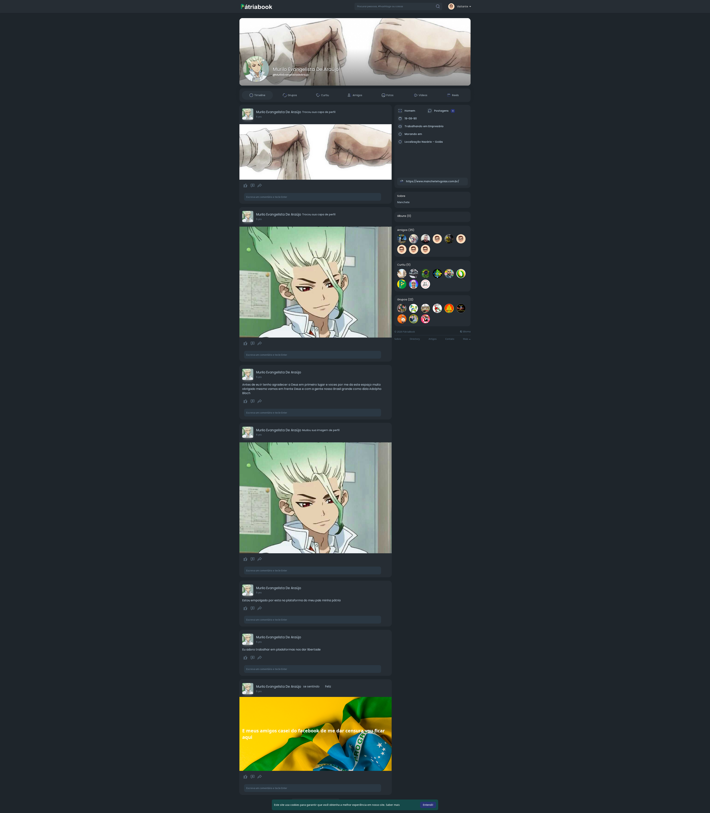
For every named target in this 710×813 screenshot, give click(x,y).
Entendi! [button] (428, 805)
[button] (398, 6)
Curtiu (401, 264)
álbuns (401, 215)
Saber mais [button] (393, 805)
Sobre (397, 339)
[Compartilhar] (260, 185)
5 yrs (259, 116)
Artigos (433, 339)
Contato (449, 339)
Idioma (466, 331)
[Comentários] (252, 185)
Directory (415, 339)
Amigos (402, 229)
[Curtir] (252, 185)
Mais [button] (466, 339)
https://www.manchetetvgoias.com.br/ (432, 181)
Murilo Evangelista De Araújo (306, 69)
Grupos (402, 299)
